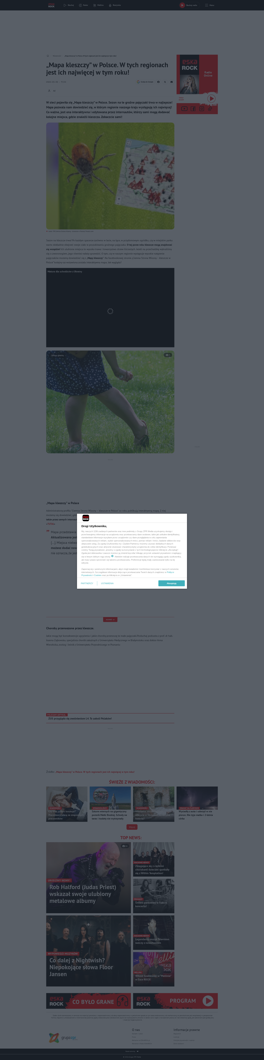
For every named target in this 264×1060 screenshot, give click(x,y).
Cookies (97, 575)
